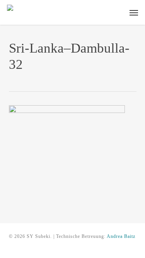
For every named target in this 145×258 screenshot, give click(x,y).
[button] (134, 12)
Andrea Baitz (121, 236)
